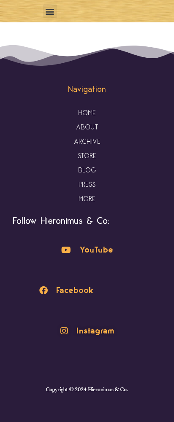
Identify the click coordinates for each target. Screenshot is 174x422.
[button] (50, 11)
